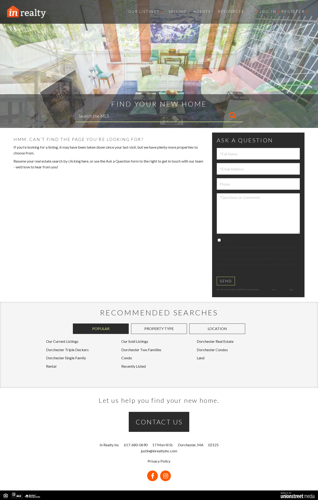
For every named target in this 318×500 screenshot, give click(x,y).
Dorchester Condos (212, 349)
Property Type (159, 328)
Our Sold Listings (134, 341)
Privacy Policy (234, 270)
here (84, 161)
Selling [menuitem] (178, 11)
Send (226, 281)
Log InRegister (282, 11)
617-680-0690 (136, 445)
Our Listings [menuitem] (143, 11)
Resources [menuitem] (231, 11)
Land (200, 358)
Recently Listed (133, 366)
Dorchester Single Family (66, 358)
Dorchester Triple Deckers (67, 349)
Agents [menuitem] (202, 11)
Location (217, 328)
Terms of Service (282, 289)
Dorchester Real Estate (215, 341)
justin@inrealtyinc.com (159, 451)
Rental (51, 366)
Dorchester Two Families (141, 349)
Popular (100, 328)
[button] (213, 116)
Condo (126, 358)
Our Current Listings (62, 341)
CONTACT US (159, 422)
